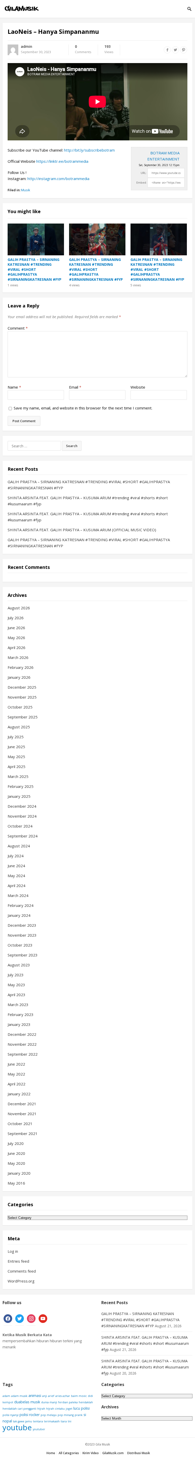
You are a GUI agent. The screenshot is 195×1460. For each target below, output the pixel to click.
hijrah (41, 1408)
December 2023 (22, 925)
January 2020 (19, 1173)
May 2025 (16, 756)
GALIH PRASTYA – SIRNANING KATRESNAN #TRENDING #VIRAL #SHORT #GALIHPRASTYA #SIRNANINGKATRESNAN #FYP (34, 269)
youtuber (39, 1429)
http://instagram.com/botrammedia (58, 178)
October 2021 (20, 1123)
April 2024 (16, 885)
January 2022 (19, 1093)
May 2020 (16, 1163)
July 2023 (16, 974)
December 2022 (22, 1034)
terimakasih (52, 1421)
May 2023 (16, 984)
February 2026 (21, 667)
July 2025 (16, 736)
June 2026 (16, 627)
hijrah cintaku (55, 1408)
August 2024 (19, 845)
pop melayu (49, 1415)
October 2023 (20, 945)
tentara (38, 1421)
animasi (34, 1395)
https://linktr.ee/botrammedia (62, 161)
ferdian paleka (68, 1402)
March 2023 (18, 1004)
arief (51, 1396)
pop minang (66, 1415)
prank (79, 1415)
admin (26, 46)
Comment (18, 328)
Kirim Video (91, 1453)
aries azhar (62, 1396)
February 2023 (21, 1014)
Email (75, 387)
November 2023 (22, 935)
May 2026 (16, 637)
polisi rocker (30, 1414)
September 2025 (23, 716)
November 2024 (22, 816)
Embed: (141, 182)
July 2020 (16, 1143)
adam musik (19, 1396)
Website (138, 387)
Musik (25, 190)
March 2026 (18, 657)
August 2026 (19, 607)
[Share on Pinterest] (183, 49)
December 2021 (22, 1103)
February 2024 (21, 905)
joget (69, 1408)
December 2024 (22, 806)
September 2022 (23, 1054)
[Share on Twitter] (175, 49)
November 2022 (22, 1044)
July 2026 (16, 617)
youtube (17, 1427)
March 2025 (18, 776)
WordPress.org (21, 1281)
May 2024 (16, 875)
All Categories (69, 1453)
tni (69, 1421)
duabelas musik (27, 1401)
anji (44, 1396)
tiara (64, 1421)
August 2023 (19, 964)
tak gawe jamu (22, 1421)
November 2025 (22, 697)
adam (6, 1396)
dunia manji (49, 1402)
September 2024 (23, 835)
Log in (13, 1251)
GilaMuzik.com (113, 1453)
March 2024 (18, 895)
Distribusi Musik (138, 1453)
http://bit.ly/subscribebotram (89, 150)
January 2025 (19, 796)
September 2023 (23, 954)
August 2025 (19, 726)
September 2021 (23, 1133)
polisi (85, 1408)
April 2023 (16, 994)
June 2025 (16, 746)
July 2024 (16, 855)
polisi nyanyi (11, 1415)
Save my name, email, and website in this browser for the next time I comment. (83, 407)
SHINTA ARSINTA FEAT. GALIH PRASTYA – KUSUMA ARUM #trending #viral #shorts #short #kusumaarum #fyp (145, 1343)
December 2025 (22, 687)
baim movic (79, 1396)
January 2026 (19, 677)
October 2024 (20, 826)
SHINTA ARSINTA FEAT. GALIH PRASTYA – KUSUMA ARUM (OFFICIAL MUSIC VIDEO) (82, 529)
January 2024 (19, 915)
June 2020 (16, 1153)
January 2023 (19, 1024)
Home (50, 1453)
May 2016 (16, 1183)
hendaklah (86, 1402)
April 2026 (16, 647)
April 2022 (16, 1083)
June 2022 (16, 1064)
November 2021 (22, 1113)
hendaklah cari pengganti (19, 1408)
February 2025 (21, 786)
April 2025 (16, 766)
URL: (144, 173)
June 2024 (16, 865)
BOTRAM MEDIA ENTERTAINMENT (163, 155)
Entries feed (18, 1261)
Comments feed (22, 1271)
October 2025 (20, 707)
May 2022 (16, 1073)
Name (14, 387)
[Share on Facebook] (167, 49)
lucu (76, 1408)
